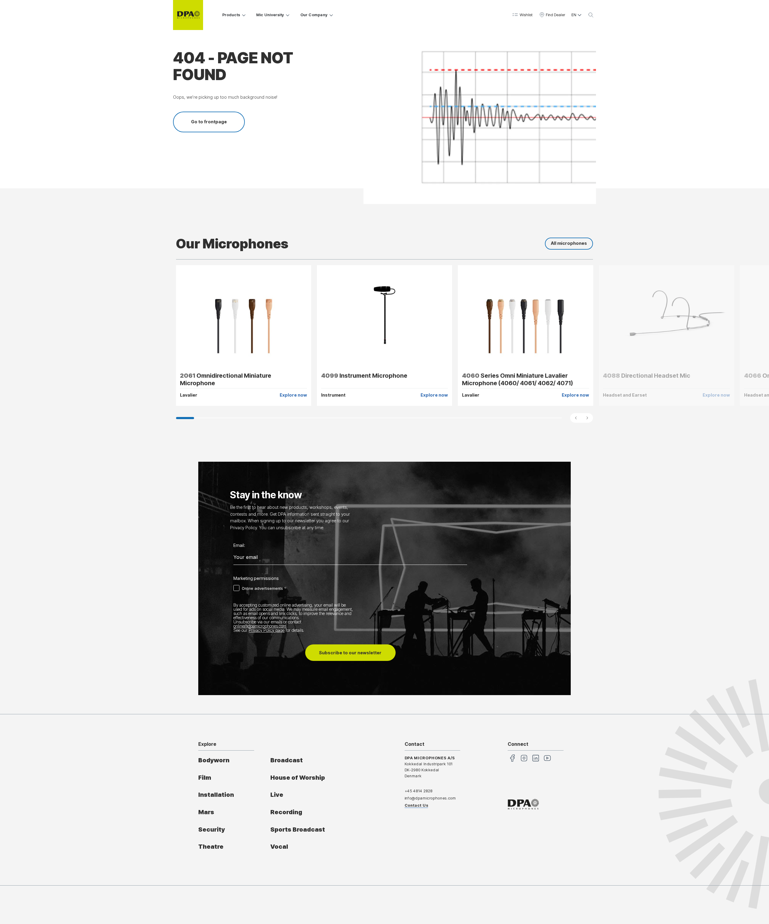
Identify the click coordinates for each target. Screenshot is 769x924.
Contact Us (416, 805)
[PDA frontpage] (188, 15)
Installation (216, 794)
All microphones (569, 243)
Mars (206, 812)
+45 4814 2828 (419, 791)
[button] (522, 15)
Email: (239, 545)
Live (276, 794)
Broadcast (286, 760)
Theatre (210, 846)
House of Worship (297, 777)
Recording (286, 812)
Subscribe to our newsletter (350, 652)
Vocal (279, 846)
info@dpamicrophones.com (430, 798)
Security (211, 829)
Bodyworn (213, 760)
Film (204, 777)
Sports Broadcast (297, 829)
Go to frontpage (209, 121)
